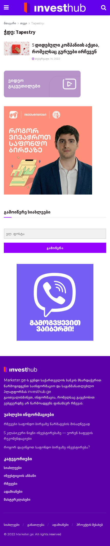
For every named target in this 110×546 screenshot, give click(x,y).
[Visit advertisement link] (55, 302)
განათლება (35, 524)
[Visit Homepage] (55, 8)
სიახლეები (13, 467)
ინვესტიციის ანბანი (20, 475)
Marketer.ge (25, 534)
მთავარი (10, 23)
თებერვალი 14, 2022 (47, 58)
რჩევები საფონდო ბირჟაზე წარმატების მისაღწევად (47, 424)
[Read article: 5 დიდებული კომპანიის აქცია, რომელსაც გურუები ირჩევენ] (16, 48)
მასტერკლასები (17, 499)
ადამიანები (13, 491)
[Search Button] (103, 7)
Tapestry (37, 23)
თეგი (23, 23)
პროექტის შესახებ (89, 524)
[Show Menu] (6, 7)
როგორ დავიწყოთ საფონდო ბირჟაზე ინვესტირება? (47, 447)
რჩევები (10, 483)
